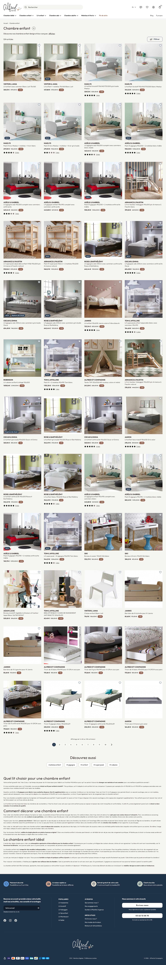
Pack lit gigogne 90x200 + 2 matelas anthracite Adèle (102, 206)
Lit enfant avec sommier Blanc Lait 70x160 (20, 87)
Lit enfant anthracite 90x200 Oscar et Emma (101, 440)
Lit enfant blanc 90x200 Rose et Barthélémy (61, 497)
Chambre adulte (70, 16)
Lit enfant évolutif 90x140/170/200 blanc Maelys (143, 87)
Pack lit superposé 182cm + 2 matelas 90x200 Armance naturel (61, 265)
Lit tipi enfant (63, 913)
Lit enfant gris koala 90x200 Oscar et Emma (20, 440)
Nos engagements (91, 906)
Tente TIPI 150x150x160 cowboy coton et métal (102, 382)
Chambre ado (54, 16)
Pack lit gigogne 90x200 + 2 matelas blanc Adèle (143, 146)
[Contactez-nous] (140, 7)
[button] (134, 7)
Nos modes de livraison (93, 922)
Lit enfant (40, 16)
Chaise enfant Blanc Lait (93, 613)
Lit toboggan (63, 910)
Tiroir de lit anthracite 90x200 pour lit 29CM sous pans (22, 725)
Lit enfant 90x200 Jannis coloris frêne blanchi (102, 323)
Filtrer (156, 39)
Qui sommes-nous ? (91, 903)
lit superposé (99, 765)
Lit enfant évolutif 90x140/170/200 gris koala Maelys (101, 87)
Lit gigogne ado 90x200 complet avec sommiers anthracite (22, 206)
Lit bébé (61, 920)
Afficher (52, 34)
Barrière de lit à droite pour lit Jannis (139, 613)
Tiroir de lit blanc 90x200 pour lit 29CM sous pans (143, 670)
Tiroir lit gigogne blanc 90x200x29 (57, 724)
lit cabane (113, 765)
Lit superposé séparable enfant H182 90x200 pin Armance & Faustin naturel (22, 265)
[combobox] (53, 7)
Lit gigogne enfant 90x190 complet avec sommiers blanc (99, 498)
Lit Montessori (63, 917)
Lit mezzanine (63, 903)
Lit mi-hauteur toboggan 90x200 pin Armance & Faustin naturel (143, 383)
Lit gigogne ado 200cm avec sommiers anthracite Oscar (143, 265)
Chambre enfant (25, 16)
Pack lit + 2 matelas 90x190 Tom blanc (58, 382)
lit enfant (84, 765)
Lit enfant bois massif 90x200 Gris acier (140, 440)
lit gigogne (71, 765)
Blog (151, 16)
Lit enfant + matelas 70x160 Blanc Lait (58, 87)
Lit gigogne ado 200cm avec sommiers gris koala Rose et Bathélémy (62, 324)
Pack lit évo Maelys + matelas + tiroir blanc (20, 146)
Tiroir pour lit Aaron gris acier (136, 724)
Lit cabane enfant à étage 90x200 (17, 382)
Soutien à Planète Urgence (94, 910)
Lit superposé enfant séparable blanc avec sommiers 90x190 (141, 324)
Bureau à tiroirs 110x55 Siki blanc (137, 556)
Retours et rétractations (93, 926)
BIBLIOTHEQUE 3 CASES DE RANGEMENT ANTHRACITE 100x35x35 (60, 614)
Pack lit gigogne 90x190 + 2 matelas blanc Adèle (143, 497)
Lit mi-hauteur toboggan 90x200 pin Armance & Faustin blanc (143, 206)
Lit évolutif (62, 906)
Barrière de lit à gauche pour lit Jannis (18, 670)
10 (105, 744)
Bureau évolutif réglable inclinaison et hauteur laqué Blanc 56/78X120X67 (21, 614)
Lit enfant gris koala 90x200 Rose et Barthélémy (62, 440)
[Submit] (25, 7)
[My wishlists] (147, 7)
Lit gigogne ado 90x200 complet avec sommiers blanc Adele (102, 146)
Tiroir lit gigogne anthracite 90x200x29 (99, 724)
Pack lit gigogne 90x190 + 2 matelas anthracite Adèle (21, 557)
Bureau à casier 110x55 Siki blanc (96, 556)
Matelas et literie (87, 16)
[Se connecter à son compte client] (153, 7)
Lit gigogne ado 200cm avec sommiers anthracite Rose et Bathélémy (103, 265)
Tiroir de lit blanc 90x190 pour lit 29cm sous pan (62, 670)
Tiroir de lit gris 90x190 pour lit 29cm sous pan (101, 670)
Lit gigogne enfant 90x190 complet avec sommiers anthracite (59, 206)
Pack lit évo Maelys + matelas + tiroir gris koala (61, 146)
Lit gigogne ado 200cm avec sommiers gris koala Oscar (22, 324)
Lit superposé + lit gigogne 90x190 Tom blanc (61, 556)
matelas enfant (55, 765)
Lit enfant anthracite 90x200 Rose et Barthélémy (18, 498)
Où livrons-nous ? (91, 919)
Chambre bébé (9, 16)
